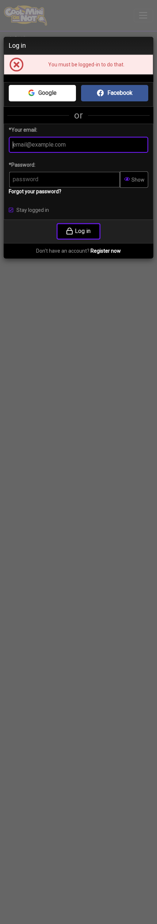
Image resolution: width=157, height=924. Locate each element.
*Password (21, 165)
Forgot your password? (35, 191)
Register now (106, 251)
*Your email (22, 130)
